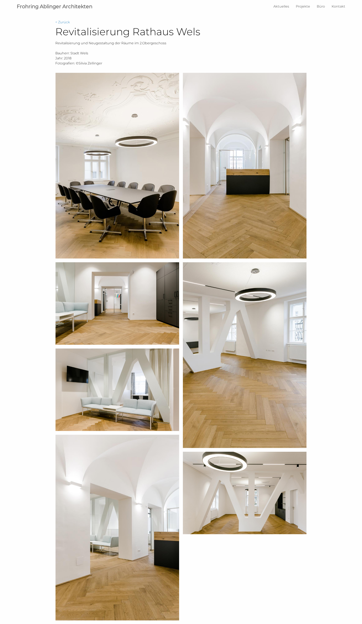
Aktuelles (281, 6)
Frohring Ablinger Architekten (54, 6)
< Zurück (62, 22)
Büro (321, 6)
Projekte (303, 6)
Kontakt (338, 6)
